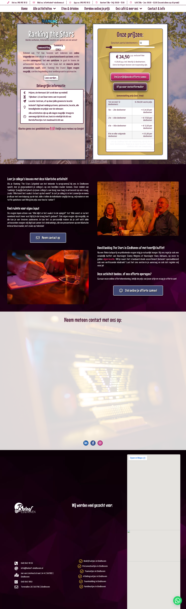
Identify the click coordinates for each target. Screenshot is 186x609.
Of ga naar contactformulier (130, 86)
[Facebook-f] (93, 443)
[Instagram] (100, 443)
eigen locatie (109, 259)
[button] (177, 600)
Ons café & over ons (127, 8)
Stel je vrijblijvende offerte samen (130, 76)
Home (24, 8)
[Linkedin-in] (85, 443)
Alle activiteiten (42, 8)
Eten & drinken (70, 8)
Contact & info (156, 8)
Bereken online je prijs (97, 8)
